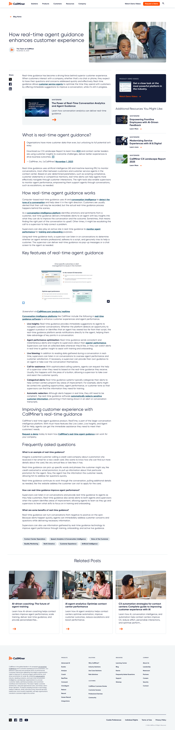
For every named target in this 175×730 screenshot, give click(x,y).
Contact (146, 686)
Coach (63, 674)
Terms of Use (147, 720)
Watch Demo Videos (133, 4)
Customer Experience (68, 544)
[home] (17, 3)
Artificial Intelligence (90, 544)
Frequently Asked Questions (125, 674)
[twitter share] (14, 80)
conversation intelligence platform (44, 213)
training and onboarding (51, 232)
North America (49, 544)
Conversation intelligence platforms (39, 316)
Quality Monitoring (31, 544)
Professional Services (96, 694)
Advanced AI (65, 663)
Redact (63, 689)
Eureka (63, 667)
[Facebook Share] (14, 85)
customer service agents (51, 84)
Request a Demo (151, 4)
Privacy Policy (161, 720)
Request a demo (30, 434)
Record (63, 693)
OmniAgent (65, 686)
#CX (78, 151)
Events (118, 670)
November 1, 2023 (64, 161)
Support (118, 678)
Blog (117, 667)
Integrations (65, 701)
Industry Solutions (95, 667)
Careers (145, 678)
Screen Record (66, 697)
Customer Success (95, 690)
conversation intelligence (83, 199)
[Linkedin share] (14, 89)
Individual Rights (131, 720)
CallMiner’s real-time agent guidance (76, 434)
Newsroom (146, 670)
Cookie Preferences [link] (113, 720)
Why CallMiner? (94, 663)
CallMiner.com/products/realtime (53, 311)
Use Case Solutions (95, 670)
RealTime (64, 678)
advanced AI (40, 676)
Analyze (64, 670)
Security (145, 682)
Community (92, 697)
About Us (146, 663)
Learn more (134, 147)
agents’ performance (96, 343)
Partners (146, 674)
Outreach (64, 682)
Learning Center (121, 663)
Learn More (134, 129)
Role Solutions (93, 674)
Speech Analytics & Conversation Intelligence (68, 539)
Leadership (147, 667)
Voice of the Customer (99, 539)
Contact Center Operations (34, 539)
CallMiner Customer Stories (98, 686)
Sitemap (119, 682)
